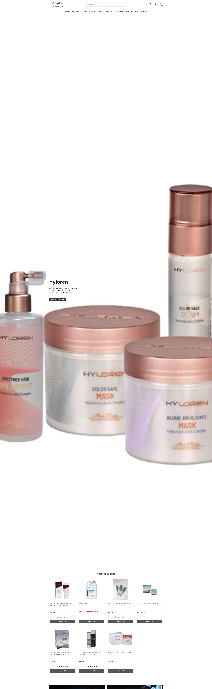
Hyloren (84, 11)
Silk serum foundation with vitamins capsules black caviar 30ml (90, 653)
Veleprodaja (135, 11)
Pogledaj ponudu (57, 299)
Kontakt (144, 11)
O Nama (67, 11)
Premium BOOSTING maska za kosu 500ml (119, 653)
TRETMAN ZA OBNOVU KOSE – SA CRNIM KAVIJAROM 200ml (61, 604)
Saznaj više (62, 621)
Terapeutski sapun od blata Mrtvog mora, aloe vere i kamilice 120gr (61, 653)
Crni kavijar (76, 11)
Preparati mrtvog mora (121, 11)
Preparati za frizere (105, 11)
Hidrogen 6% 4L (84, 603)
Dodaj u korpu (63, 617)
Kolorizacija (93, 11)
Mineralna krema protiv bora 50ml (147, 603)
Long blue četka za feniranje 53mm (119, 603)
